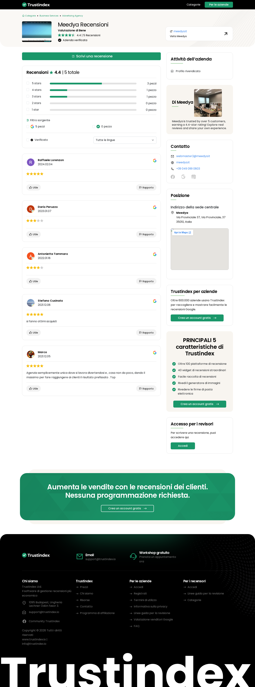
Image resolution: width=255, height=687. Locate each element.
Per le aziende (218, 5)
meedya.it (183, 162)
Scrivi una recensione (94, 56)
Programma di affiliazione (97, 613)
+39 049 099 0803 (188, 169)
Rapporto (148, 187)
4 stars (36, 90)
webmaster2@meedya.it (193, 156)
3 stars (36, 96)
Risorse (85, 600)
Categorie (193, 4)
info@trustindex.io (34, 644)
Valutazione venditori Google (153, 619)
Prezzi (84, 587)
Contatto (86, 606)
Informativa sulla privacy (150, 606)
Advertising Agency (72, 15)
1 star (35, 109)
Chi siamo (86, 593)
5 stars (36, 83)
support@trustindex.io (101, 559)
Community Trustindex (44, 621)
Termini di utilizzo (145, 600)
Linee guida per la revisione (152, 613)
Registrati (140, 593)
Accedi (183, 446)
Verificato (41, 140)
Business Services (49, 15)
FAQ (136, 626)
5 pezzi (40, 126)
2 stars (36, 103)
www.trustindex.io (34, 639)
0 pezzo (106, 126)
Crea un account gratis (194, 318)
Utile (35, 187)
